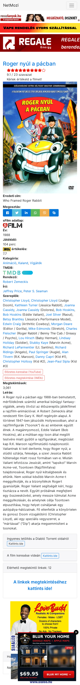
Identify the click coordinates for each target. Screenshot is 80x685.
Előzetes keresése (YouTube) (23, 371)
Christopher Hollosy (17, 361)
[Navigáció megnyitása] (71, 5)
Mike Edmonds (39, 328)
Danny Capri (45, 357)
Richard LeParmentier (18, 347)
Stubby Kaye (39, 343)
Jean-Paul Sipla (58, 361)
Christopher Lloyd (16, 300)
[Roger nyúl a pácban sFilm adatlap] (12, 225)
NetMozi (11, 5)
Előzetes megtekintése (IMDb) (24, 377)
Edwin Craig (12, 324)
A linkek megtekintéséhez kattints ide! (40, 585)
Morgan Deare (61, 324)
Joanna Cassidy (27, 310)
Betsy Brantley (13, 319)
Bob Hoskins (65, 310)
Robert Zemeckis (15, 282)
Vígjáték (36, 263)
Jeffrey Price (12, 291)
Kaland (23, 263)
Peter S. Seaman (35, 291)
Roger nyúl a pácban (29, 63)
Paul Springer (39, 352)
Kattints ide (50, 555)
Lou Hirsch (26, 338)
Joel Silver (53, 314)
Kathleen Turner (26, 305)
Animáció (10, 263)
